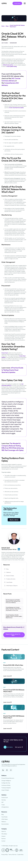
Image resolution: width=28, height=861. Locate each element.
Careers (3, 836)
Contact (3, 841)
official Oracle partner (8, 65)
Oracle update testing (11, 66)
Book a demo (14, 520)
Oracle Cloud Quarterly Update (16, 107)
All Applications (5, 807)
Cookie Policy (20, 854)
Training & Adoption (6, 787)
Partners (3, 838)
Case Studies (4, 817)
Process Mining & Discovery (7, 778)
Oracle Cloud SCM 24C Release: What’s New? (17, 26)
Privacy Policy (4, 854)
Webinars (3, 821)
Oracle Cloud (4, 353)
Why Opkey (4, 833)
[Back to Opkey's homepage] (4, 3)
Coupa (3, 804)
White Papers (4, 819)
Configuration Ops (5, 783)
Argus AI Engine (5, 790)
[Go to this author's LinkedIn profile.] (19, 549)
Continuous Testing (5, 785)
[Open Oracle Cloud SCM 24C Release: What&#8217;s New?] (3, 770)
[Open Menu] (25, 3)
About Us (3, 831)
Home (2, 26)
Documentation (5, 824)
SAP (2, 802)
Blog (7, 26)
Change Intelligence (6, 780)
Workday (3, 800)
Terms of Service (13, 854)
